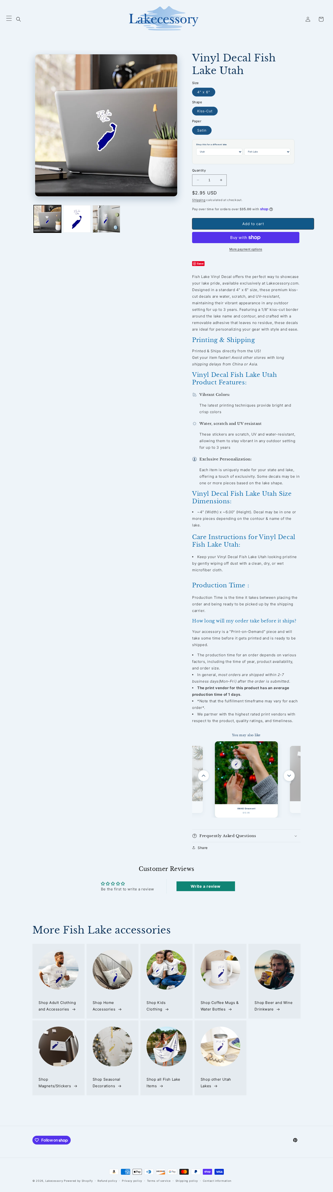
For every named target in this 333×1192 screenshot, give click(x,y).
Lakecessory (54, 1180)
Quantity (199, 170)
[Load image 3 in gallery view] (106, 219)
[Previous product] (203, 775)
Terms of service (159, 1180)
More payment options (245, 249)
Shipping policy (187, 1180)
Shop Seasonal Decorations (106, 1082)
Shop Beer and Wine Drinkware (274, 1005)
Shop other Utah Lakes (216, 1082)
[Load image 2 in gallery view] (77, 219)
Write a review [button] (205, 886)
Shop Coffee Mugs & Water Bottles (220, 1005)
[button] (18, 19)
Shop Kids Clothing (156, 1005)
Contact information (217, 1180)
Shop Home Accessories (104, 1005)
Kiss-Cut (205, 111)
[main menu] (9, 19)
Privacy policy (132, 1180)
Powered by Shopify (78, 1180)
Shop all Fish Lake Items (163, 1082)
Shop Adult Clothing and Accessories (57, 1005)
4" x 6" (203, 92)
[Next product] (289, 775)
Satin (201, 130)
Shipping (199, 200)
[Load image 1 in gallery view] (47, 219)
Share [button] (203, 848)
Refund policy (107, 1180)
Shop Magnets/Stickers (55, 1082)
